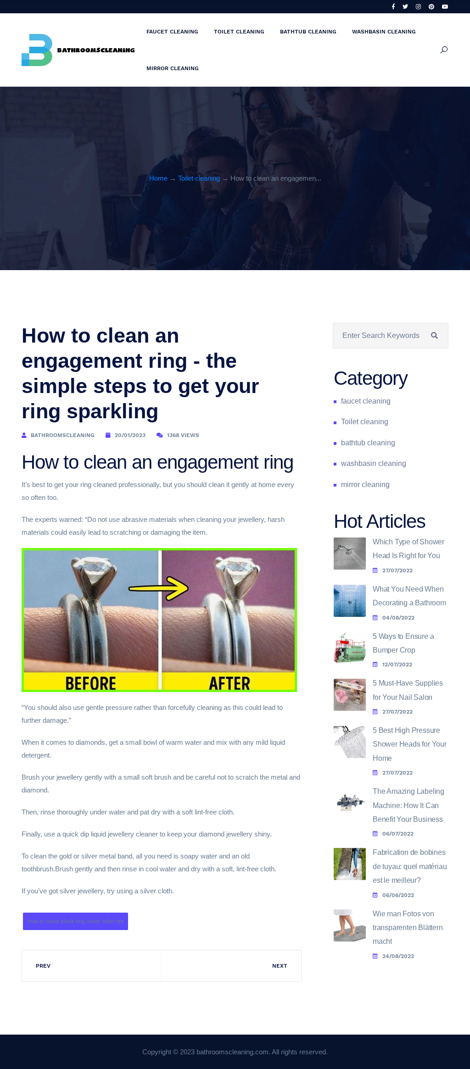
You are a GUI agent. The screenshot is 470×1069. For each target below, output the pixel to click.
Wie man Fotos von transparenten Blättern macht (408, 928)
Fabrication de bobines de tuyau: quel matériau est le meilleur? (410, 866)
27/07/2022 (397, 570)
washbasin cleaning (384, 31)
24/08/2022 (398, 956)
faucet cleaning (172, 31)
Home (158, 178)
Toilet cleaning (239, 31)
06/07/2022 (398, 833)
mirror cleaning (172, 68)
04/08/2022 (398, 617)
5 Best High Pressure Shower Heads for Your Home (410, 744)
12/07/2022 (397, 664)
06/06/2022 (398, 895)
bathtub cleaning (308, 31)
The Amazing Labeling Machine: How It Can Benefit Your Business (408, 805)
